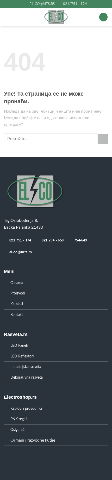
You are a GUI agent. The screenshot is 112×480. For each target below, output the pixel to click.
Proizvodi (17, 293)
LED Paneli (19, 346)
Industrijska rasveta (25, 367)
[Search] (103, 17)
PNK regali (18, 419)
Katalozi (16, 304)
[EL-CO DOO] (56, 17)
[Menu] (17, 17)
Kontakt (16, 315)
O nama (16, 283)
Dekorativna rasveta (26, 377)
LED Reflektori (22, 356)
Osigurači (17, 430)
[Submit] (103, 139)
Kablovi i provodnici (26, 408)
